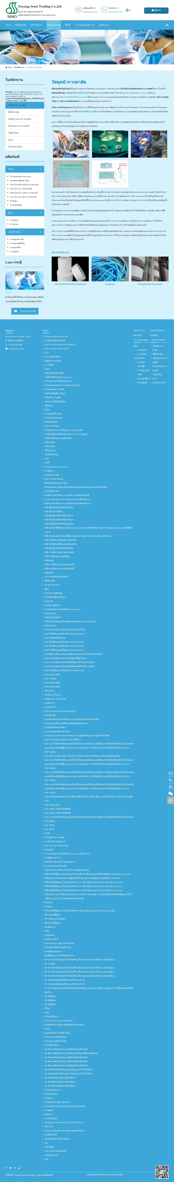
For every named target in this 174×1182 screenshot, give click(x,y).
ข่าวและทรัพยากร (85, 25)
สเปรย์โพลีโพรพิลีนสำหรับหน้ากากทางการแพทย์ (66, 434)
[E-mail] (170, 773)
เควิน (47, 459)
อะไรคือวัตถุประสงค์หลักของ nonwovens (62, 609)
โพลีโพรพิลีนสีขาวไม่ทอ (55, 393)
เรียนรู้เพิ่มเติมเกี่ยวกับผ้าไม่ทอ (58, 947)
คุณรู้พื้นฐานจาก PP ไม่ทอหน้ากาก (59, 955)
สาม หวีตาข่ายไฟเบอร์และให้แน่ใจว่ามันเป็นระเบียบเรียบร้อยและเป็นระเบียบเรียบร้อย (82, 756)
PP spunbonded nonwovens (20, 177)
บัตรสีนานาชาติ (51, 939)
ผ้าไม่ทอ (13, 201)
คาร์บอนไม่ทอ (16, 205)
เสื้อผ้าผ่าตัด (13, 112)
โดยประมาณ (50, 613)
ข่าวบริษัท (49, 365)
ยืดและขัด (49, 560)
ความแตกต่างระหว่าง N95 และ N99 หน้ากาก (64, 1122)
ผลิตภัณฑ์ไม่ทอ (51, 422)
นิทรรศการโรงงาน (53, 695)
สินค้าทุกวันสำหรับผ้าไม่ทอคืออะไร (60, 862)
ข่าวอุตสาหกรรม (52, 585)
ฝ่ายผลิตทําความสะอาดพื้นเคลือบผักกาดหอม (64, 1025)
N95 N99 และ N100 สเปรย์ (21, 189)
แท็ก (47, 1159)
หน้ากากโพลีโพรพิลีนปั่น (55, 402)
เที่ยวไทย (49, 1127)
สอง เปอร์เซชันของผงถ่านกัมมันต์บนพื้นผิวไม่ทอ (66, 658)
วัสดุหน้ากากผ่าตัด (34, 67)
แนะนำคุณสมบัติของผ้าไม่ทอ (57, 731)
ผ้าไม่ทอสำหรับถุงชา (54, 418)
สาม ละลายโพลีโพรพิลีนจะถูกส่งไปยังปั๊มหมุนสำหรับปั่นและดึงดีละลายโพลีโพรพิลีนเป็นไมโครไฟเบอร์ (89, 817)
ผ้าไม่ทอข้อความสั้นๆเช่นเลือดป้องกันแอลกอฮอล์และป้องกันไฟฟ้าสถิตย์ (76, 487)
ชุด (46, 1143)
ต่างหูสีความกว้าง (52, 858)
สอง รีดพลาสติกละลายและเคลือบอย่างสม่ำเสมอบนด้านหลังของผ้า (73, 654)
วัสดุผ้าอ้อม (13, 133)
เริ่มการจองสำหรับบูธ (54, 479)
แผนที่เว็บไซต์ (51, 1135)
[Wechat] (170, 793)
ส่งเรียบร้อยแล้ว (51, 1155)
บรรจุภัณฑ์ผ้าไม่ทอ (53, 414)
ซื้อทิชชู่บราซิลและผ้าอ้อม (56, 483)
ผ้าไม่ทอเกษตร (15, 147)
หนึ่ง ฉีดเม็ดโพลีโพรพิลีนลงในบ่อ (59, 507)
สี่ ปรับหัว (49, 903)
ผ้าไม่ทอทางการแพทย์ (18, 126)
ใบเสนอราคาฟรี (27, 311)
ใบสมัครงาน (53, 25)
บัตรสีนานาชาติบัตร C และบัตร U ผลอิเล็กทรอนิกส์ (67, 495)
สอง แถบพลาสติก (52, 674)
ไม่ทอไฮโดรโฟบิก (53, 617)
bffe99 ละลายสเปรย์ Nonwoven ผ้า (72, 97)
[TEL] (170, 780)
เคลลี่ (47, 463)
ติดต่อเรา (104, 25)
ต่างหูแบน (14, 220)
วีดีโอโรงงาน (50, 450)
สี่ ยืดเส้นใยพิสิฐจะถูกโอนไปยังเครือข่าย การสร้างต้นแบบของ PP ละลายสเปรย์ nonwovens (84, 882)
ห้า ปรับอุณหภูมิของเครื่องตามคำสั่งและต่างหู (64, 980)
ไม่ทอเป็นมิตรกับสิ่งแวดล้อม (57, 1139)
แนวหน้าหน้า (14, 232)
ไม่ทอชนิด (49, 1147)
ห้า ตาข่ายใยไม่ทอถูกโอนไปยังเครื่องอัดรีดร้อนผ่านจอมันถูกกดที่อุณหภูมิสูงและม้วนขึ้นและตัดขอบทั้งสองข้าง (89, 990)
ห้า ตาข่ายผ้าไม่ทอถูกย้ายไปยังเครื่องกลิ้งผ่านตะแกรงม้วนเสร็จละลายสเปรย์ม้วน (79, 960)
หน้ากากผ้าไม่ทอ (52, 426)
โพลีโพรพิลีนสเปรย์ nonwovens (58, 377)
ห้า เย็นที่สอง (50, 996)
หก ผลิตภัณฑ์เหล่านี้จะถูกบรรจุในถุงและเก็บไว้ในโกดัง (68, 1069)
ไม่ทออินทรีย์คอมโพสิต (55, 727)
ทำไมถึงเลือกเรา (52, 1017)
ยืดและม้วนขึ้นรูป (52, 915)
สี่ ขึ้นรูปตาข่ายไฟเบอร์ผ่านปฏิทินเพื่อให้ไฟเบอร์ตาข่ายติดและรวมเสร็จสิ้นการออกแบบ (82, 878)
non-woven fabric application (157, 335)
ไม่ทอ (11, 169)
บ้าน (8, 25)
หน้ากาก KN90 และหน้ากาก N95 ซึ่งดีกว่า (63, 740)
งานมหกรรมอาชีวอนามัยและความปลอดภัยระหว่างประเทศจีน (72, 719)
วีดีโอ (68, 25)
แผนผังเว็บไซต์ (93, 1175)
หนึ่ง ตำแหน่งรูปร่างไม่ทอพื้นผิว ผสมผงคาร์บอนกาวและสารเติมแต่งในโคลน (78, 536)
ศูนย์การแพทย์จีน (15, 340)
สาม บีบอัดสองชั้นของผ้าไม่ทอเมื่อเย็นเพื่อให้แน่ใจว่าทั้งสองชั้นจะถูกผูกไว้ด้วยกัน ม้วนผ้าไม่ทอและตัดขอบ (89, 799)
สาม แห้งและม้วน (52, 805)
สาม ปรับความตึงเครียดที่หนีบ (58, 809)
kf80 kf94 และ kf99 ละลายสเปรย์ (24, 193)
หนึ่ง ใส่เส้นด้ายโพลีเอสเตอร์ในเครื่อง (61, 540)
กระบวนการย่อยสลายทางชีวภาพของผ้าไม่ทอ (64, 1131)
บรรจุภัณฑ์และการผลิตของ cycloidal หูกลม (64, 430)
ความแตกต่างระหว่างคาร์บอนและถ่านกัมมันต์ (65, 1106)
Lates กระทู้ (13, 262)
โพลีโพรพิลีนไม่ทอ (80, 93)
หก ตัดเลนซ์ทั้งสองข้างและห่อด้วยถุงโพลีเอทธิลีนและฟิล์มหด (71, 1053)
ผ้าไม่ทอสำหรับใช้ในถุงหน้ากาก (58, 381)
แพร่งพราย (49, 703)
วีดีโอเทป (49, 406)
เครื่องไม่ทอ (50, 442)
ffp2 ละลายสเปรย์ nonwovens (135, 93)
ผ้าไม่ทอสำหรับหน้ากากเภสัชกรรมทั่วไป (62, 385)
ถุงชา (10, 140)
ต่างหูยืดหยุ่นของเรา (53, 951)
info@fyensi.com (90, 12)
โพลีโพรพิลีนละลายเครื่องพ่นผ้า (58, 438)
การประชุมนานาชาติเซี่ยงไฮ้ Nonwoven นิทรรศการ (67, 854)
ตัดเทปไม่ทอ (50, 626)
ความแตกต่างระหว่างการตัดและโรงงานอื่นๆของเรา (67, 499)
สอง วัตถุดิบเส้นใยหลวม (55, 638)
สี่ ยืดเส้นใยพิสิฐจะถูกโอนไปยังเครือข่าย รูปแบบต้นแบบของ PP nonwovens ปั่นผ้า (80, 911)
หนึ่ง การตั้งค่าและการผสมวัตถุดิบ (59, 552)
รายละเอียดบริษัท (52, 357)
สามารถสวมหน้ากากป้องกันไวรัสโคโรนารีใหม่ (65, 630)
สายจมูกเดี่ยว (15, 247)
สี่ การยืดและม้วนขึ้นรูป (55, 919)
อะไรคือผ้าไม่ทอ (52, 491)
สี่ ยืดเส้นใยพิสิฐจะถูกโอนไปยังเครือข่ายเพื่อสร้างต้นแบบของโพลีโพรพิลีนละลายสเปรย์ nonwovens (87, 874)
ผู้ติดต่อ (157, 10)
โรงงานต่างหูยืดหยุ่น (54, 593)
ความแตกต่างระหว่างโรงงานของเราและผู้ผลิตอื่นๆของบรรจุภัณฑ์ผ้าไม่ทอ (77, 736)
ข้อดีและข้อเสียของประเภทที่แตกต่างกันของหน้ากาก (68, 503)
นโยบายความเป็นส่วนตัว (55, 1151)
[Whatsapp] (170, 786)
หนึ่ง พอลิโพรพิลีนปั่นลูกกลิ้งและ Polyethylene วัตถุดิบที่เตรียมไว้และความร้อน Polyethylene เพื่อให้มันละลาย (89, 530)
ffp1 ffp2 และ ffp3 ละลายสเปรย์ (23, 197)
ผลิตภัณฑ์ (20, 25)
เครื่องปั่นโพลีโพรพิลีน (54, 373)
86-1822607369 (115, 12)
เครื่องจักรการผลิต (53, 397)
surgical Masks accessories (141, 335)
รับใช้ (47, 833)
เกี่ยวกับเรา (36, 25)
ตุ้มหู (10, 213)
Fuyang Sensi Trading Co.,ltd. (18, 336)
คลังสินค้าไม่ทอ (51, 454)
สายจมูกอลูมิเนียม (17, 243)
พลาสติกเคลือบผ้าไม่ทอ (19, 181)
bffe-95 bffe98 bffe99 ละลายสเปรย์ (24, 185)
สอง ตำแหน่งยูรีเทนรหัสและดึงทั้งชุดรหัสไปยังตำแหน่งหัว (70, 662)
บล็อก (47, 931)
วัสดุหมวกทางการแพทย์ (19, 119)
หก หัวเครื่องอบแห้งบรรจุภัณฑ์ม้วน (60, 1078)
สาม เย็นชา (50, 821)
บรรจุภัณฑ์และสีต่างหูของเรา (57, 1102)
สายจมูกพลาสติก (17, 239)
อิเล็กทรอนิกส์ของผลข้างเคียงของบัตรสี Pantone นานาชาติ (70, 621)
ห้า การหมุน (50, 964)
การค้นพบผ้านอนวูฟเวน (55, 841)
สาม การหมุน (50, 678)
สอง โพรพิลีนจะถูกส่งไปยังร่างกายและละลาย (64, 634)
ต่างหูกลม (14, 224)
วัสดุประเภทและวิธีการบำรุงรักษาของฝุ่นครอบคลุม (67, 870)
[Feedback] (170, 800)
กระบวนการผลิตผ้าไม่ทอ (55, 1037)
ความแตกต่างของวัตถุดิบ (56, 866)
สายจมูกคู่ (14, 251)
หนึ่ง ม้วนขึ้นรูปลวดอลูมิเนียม (57, 556)
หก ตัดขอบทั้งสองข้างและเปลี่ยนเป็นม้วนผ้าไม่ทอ (66, 1049)
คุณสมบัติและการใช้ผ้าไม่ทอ (57, 1033)
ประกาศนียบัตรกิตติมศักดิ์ (56, 577)
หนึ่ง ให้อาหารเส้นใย (54, 511)
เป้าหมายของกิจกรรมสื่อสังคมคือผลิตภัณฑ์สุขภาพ (67, 723)
